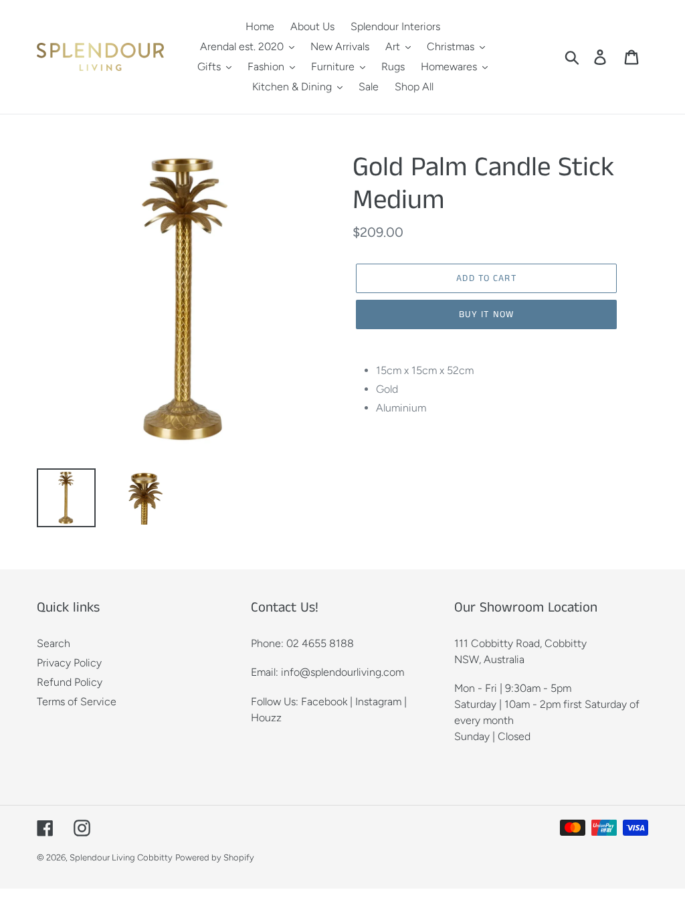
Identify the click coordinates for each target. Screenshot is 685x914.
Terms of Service (76, 701)
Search (53, 643)
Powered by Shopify (214, 857)
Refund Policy (69, 682)
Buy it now (486, 314)
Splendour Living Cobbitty (121, 857)
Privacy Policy (69, 662)
